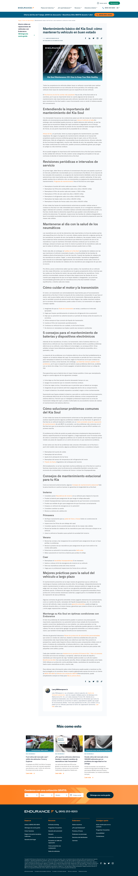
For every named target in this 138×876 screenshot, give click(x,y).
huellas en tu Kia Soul (71, 251)
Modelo (58, 795)
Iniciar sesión (103, 3)
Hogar (19, 20)
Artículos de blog (53, 824)
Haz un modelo (30, 753)
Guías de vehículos (54, 851)
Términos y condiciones (72, 871)
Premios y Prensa (77, 831)
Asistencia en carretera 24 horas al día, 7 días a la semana (82, 653)
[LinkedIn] (105, 863)
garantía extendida (78, 604)
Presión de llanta (50, 462)
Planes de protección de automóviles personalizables (82, 635)
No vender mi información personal (59, 871)
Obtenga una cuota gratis (23, 35)
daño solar (79, 550)
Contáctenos (100, 836)
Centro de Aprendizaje (28, 20)
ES (117, 8)
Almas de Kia (47, 134)
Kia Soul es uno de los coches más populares (60, 95)
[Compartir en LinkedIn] (89, 38)
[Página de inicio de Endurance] (26, 7)
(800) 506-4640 (105, 15)
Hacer (42, 795)
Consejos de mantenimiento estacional (85, 485)
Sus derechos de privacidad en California (43, 871)
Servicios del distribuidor (80, 837)
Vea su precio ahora (73, 676)
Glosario (50, 834)
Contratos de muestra (55, 837)
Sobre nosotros (77, 824)
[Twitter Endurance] (109, 863)
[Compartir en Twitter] (93, 38)
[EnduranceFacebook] (101, 863)
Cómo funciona (29, 831)
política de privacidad (29, 871)
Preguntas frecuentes (55, 827)
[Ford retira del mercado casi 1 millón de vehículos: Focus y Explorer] (40, 743)
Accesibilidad (100, 833)
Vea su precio (114, 3)
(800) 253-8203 (49, 673)
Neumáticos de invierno (64, 496)
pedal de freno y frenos (72, 519)
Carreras (75, 840)
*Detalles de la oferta (82, 871)
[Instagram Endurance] (113, 863)
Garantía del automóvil (55, 831)
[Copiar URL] (101, 38)
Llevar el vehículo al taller (85, 120)
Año (27, 795)
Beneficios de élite (49, 660)
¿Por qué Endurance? (78, 827)
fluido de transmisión (66, 308)
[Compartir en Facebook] (85, 38)
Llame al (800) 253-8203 (32, 824)
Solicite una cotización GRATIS (67, 673)
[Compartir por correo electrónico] (97, 38)
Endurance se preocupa (79, 834)
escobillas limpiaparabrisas (63, 560)
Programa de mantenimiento (63, 181)
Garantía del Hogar (30, 839)
